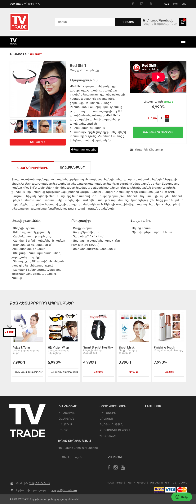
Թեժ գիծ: (25, 3)
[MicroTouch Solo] (169, 327)
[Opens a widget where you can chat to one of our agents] (181, 497)
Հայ (166, 3)
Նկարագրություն (32, 168)
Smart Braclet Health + (63, 347)
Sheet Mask (91, 347)
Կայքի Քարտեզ (136, 483)
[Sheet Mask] (98, 327)
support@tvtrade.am (64, 490)
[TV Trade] (19, 22)
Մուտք (151, 20)
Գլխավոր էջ (18, 54)
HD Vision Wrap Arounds (22, 347)
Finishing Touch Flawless (128, 347)
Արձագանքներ (72, 167)
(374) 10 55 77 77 (39, 483)
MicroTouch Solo (165, 347)
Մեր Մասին (180, 483)
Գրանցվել (166, 20)
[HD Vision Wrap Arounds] (28, 327)
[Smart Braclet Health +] (63, 327)
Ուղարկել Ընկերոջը (149, 149)
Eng (184, 3)
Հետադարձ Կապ (159, 483)
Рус (175, 3)
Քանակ (152, 118)
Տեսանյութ (37, 141)
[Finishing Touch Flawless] (134, 327)
